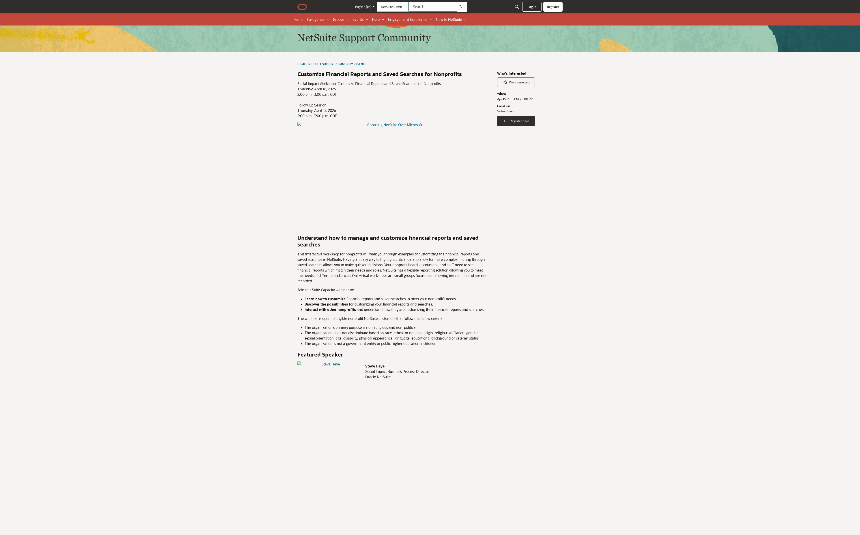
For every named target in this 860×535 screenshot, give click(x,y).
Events (358, 19)
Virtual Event (506, 111)
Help (376, 19)
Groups (338, 19)
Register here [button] (519, 121)
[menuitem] (532, 7)
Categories (315, 19)
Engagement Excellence (407, 19)
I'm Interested (519, 82)
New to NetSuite (449, 19)
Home (298, 19)
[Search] (462, 7)
